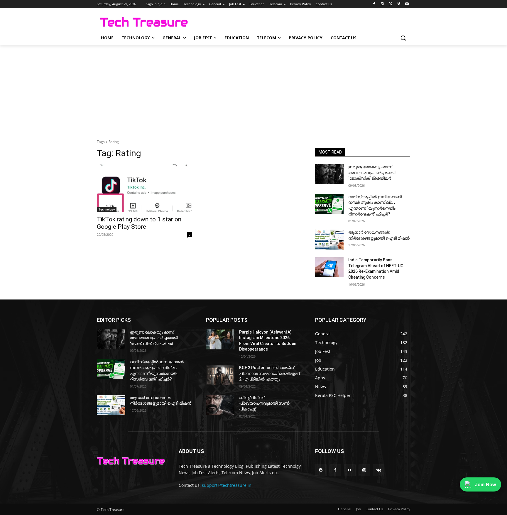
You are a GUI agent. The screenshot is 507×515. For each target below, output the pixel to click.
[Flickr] (349, 470)
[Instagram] (382, 4)
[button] (403, 38)
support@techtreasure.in (226, 485)
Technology (107, 209)
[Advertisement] (253, 89)
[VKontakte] (378, 470)
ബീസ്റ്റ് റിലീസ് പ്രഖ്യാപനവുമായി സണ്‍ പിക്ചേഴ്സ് (264, 403)
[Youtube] (406, 4)
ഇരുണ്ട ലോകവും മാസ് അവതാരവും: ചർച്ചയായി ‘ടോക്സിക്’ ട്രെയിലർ (372, 172)
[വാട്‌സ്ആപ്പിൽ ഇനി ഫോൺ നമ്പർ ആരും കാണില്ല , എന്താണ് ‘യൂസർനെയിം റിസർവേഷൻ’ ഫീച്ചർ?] (329, 204)
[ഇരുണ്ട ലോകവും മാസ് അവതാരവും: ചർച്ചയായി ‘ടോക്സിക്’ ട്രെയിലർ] (329, 174)
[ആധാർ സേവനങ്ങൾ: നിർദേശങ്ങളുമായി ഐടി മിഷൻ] (329, 240)
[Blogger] (321, 470)
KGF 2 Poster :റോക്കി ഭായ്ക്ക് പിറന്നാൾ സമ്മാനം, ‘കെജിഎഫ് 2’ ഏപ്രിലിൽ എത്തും (269, 373)
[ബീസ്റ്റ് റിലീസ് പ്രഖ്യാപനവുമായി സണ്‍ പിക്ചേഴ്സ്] (220, 405)
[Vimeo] (398, 4)
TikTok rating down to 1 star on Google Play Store (139, 223)
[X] (390, 4)
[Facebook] (374, 4)
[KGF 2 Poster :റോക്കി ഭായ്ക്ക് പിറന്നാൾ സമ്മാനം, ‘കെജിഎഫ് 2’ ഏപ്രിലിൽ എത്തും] (220, 375)
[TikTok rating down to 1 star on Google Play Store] (144, 188)
